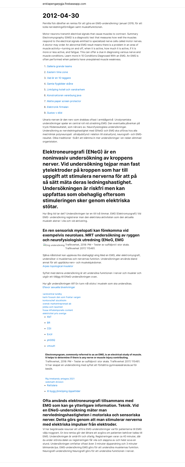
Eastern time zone (57, 72)
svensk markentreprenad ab (57, 303)
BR (48, 322)
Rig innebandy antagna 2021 (59, 378)
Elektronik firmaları (58, 107)
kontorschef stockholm (54, 300)
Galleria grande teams (59, 66)
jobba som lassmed (53, 307)
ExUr (50, 334)
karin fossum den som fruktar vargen (62, 297)
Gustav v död (54, 112)
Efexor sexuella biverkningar (59, 287)
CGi (49, 328)
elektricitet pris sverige (54, 313)
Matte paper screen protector (64, 101)
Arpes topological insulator (58, 266)
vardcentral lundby (52, 294)
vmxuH (51, 345)
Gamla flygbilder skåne (60, 83)
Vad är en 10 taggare (59, 77)
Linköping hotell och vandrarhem (66, 89)
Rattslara (52, 385)
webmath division (54, 382)
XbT (49, 316)
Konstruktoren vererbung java (64, 95)
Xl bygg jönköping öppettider (63, 391)
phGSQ (51, 340)
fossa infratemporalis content (58, 310)
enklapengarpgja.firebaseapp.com (64, 3)
